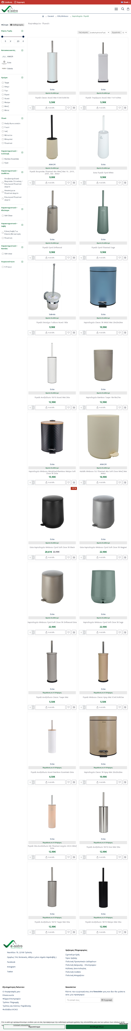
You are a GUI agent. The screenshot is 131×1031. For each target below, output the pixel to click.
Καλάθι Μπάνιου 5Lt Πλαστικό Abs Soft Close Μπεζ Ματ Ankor (103, 472)
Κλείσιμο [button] (124, 1024)
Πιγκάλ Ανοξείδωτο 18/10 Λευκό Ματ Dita (52, 397)
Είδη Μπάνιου (62, 16)
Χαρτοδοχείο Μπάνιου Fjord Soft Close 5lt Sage (103, 622)
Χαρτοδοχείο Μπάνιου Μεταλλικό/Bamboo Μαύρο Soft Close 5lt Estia (52, 472)
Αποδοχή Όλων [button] (97, 1027)
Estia (52, 89)
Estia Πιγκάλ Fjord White (103, 173)
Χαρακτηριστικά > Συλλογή (9, 152)
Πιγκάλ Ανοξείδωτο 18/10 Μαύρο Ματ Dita (103, 922)
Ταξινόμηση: (83, 32)
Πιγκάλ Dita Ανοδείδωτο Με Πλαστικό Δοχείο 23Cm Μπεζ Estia (52, 847)
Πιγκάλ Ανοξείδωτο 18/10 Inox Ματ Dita (103, 847)
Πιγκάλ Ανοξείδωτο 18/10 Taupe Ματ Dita (52, 922)
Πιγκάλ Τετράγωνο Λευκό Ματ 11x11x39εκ (103, 98)
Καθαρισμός (18, 25)
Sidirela (52, 314)
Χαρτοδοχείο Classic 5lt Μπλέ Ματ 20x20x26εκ (103, 322)
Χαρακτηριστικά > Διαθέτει (9, 172)
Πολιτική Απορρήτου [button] (21, 1025)
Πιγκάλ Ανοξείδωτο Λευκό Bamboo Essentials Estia (52, 772)
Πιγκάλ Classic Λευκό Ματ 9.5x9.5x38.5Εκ (52, 98)
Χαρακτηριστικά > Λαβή (9, 224)
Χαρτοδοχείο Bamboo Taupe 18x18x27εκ (103, 397)
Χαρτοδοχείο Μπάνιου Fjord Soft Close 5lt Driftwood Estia (52, 622)
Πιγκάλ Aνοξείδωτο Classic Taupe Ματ (52, 697)
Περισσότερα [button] (34, 1027)
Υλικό (3, 118)
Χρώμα (4, 77)
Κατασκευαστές (8, 50)
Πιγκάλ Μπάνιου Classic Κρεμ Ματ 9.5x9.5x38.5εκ (103, 697)
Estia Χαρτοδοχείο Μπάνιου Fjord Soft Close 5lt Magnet (103, 547)
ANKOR (52, 164)
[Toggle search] (122, 8)
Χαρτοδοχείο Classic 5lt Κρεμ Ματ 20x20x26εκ (103, 772)
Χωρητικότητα (7, 261)
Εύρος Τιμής (6, 31)
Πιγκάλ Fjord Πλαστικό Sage (103, 247)
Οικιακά (51, 16)
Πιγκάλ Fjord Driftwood (52, 247)
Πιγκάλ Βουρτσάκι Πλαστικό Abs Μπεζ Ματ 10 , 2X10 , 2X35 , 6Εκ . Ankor (52, 173)
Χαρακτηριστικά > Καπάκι (9, 247)
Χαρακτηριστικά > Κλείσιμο (9, 208)
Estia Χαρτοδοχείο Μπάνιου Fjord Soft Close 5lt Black (52, 547)
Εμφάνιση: (116, 32)
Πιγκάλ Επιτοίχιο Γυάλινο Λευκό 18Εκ (52, 322)
